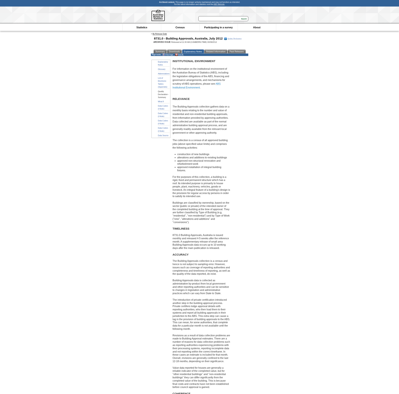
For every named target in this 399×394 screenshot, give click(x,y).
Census (180, 27)
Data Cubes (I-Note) (163, 107)
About (256, 27)
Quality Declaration (235, 39)
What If (161, 101)
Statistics (141, 27)
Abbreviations (164, 74)
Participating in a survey (218, 27)
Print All (180, 55)
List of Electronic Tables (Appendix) (162, 82)
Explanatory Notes (163, 63)
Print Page (169, 55)
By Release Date (160, 34)
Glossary (161, 69)
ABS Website (219, 4)
